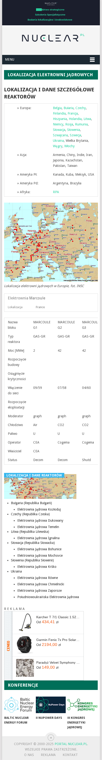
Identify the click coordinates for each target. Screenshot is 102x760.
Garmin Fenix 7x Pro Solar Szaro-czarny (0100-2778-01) (58, 639)
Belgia (57, 108)
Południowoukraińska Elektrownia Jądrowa (48, 597)
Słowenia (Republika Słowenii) (32, 560)
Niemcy (58, 124)
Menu (9, 59)
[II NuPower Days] (50, 705)
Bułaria (69, 108)
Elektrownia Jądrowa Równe (37, 578)
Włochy (69, 146)
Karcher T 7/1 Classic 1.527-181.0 (58, 617)
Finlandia (59, 113)
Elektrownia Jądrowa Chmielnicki (40, 584)
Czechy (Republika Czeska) (30, 514)
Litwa (87, 119)
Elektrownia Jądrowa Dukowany (40, 520)
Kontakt (70, 755)
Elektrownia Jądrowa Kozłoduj (39, 509)
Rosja (69, 124)
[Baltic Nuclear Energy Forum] (19, 705)
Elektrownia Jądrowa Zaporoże (39, 590)
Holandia (75, 119)
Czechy (80, 108)
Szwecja (75, 135)
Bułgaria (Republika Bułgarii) (31, 503)
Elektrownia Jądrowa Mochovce (40, 555)
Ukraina (58, 140)
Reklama (48, 755)
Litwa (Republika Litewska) (30, 531)
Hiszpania (60, 119)
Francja (73, 113)
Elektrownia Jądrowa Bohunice (39, 549)
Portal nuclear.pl (71, 744)
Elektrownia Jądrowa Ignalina (38, 538)
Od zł (47, 621)
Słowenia (73, 130)
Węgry (57, 146)
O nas (29, 755)
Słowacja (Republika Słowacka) (33, 543)
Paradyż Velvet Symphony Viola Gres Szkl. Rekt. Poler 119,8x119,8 (58, 662)
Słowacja (59, 130)
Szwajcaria (60, 135)
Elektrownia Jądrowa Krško (36, 567)
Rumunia (81, 124)
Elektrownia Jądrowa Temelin (38, 527)
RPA (56, 192)
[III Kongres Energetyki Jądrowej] (82, 705)
